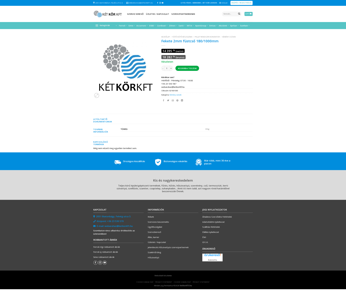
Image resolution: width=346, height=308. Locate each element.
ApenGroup (200, 25)
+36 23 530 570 (115, 221)
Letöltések (186, 3)
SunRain (244, 25)
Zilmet (172, 25)
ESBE (151, 25)
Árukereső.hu (212, 260)
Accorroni (141, 25)
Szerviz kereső (135, 14)
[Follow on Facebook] (157, 3)
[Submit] (239, 14)
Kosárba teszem (187, 68)
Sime (130, 25)
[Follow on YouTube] (162, 3)
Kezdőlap (165, 37)
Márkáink (197, 3)
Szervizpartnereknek (183, 14)
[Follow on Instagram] (160, 3)
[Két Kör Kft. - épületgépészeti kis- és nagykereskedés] (108, 14)
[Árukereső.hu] (212, 256)
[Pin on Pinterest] (177, 100)
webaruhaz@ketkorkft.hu (118, 226)
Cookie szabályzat (145, 282)
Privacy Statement (163, 282)
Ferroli (122, 25)
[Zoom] (96, 95)
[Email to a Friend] (173, 100)
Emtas (212, 25)
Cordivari (161, 25)
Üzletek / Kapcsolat (157, 14)
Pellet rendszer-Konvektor (207, 37)
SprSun (233, 25)
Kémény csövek (229, 37)
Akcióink (223, 25)
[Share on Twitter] (168, 100)
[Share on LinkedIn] (182, 100)
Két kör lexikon (210, 3)
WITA (189, 25)
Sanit (181, 25)
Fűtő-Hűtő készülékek (182, 37)
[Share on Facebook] (164, 100)
